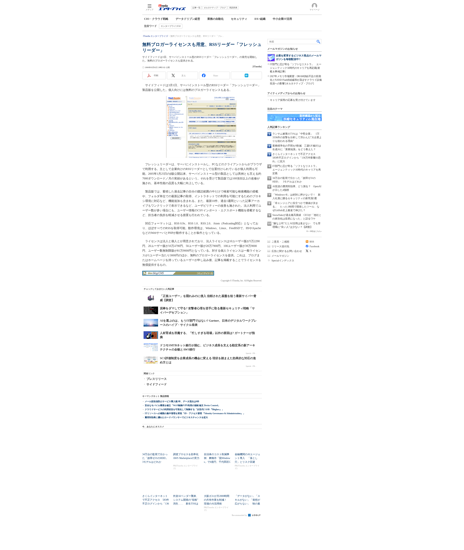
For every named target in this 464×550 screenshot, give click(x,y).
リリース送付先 (280, 246)
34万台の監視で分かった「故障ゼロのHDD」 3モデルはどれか (156, 458)
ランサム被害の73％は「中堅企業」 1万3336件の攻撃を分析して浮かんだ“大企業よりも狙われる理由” (297, 137)
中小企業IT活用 (282, 18)
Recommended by (240, 515)
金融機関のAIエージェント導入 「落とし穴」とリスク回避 (247, 458)
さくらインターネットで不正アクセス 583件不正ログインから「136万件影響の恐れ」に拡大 (296, 158)
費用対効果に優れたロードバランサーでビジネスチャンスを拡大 (176, 417)
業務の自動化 (215, 18)
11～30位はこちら (313, 231)
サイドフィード (156, 384)
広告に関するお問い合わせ (287, 251)
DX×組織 (260, 18)
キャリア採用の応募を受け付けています (293, 100)
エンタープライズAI (171, 26)
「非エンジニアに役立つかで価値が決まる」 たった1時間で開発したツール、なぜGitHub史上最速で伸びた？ (295, 207)
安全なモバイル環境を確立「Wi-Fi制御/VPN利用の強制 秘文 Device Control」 (182, 405)
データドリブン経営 (188, 18)
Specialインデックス (283, 260)
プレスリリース (156, 378)
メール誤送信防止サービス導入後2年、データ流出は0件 (172, 401)
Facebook (314, 246)
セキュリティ (239, 18)
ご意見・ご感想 (280, 241)
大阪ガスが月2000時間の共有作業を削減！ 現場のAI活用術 (216, 500)
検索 (318, 41)
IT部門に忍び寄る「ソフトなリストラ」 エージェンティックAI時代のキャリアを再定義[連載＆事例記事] (295, 68)
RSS (312, 241)
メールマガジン (280, 256)
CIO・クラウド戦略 (156, 18)
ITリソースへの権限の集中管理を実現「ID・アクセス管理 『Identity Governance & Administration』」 (195, 413)
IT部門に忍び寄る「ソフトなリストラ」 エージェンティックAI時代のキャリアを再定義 (296, 170)
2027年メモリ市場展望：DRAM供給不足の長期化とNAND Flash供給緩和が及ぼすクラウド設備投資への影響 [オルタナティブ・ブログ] (296, 80)
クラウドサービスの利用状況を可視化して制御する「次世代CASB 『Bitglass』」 (184, 409)
